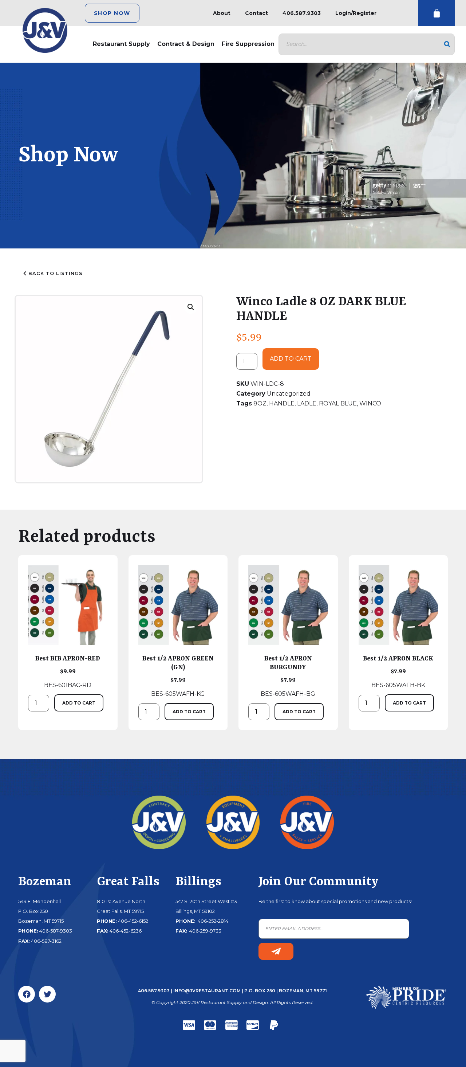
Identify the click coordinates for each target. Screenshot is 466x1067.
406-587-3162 (46, 941)
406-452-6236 (126, 931)
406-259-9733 (204, 931)
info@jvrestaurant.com (207, 990)
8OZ (259, 403)
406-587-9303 (55, 931)
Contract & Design (185, 43)
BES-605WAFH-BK (398, 672)
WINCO (370, 403)
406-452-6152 (133, 921)
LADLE (306, 403)
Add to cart (291, 358)
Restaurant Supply (121, 43)
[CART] (436, 13)
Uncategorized (289, 393)
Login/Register (355, 13)
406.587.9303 (302, 13)
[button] (190, 307)
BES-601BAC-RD (67, 672)
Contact (256, 13)
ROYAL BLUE (338, 403)
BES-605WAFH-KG (178, 676)
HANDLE (282, 403)
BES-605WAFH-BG (288, 676)
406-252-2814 (212, 921)
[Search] (447, 44)
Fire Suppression (248, 43)
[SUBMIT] (275, 951)
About (221, 13)
